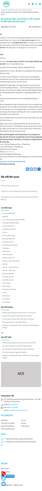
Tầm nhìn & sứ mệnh (8, 423)
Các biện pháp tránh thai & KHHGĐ (14, 220)
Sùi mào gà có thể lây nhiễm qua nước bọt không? (18, 319)
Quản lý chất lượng (7, 426)
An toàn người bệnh (9, 213)
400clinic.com (10, 152)
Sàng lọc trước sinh (8, 258)
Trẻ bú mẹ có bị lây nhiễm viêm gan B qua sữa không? (19, 191)
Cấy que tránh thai (8, 226)
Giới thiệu (4, 420)
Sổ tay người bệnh (8, 274)
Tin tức (5, 293)
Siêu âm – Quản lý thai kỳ (10, 267)
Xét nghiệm (6, 299)
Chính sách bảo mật (7, 429)
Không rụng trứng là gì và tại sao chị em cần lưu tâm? (19, 313)
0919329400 (13, 404)
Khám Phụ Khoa (7, 254)
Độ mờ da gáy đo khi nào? (10, 186)
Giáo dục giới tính (8, 242)
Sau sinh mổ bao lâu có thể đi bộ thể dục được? (17, 316)
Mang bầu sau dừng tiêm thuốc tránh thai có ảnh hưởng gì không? (21, 327)
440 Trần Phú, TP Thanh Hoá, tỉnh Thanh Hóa (21, 442)
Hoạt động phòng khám (10, 245)
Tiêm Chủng (6, 286)
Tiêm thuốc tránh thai (9, 289)
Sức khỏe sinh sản (8, 280)
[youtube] (29, 4)
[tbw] (7, 476)
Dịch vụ (5, 232)
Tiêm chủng (6, 283)
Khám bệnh (6, 251)
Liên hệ (23, 423)
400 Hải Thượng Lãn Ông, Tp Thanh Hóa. (19, 439)
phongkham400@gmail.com (18, 410)
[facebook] (33, 4)
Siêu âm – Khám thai (9, 270)
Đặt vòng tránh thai (9, 239)
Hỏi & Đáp (6, 248)
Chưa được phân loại (9, 229)
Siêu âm (5, 264)
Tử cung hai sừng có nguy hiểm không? (15, 322)
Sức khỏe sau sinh (8, 277)
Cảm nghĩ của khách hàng (11, 223)
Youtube (6, 468)
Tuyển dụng (6, 296)
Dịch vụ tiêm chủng (9, 235)
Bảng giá (5, 216)
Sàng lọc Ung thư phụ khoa (11, 261)
